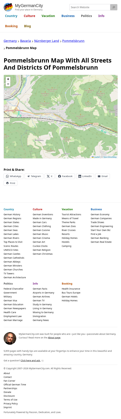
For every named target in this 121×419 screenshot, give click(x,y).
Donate (7, 392)
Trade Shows (97, 222)
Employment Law (13, 316)
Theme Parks (68, 222)
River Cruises (69, 230)
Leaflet (97, 157)
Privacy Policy (11, 403)
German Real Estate (101, 241)
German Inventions (43, 214)
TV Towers (9, 273)
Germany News (41, 320)
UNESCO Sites (11, 249)
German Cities (11, 226)
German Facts (40, 288)
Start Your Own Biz (100, 230)
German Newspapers (15, 308)
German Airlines (41, 296)
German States (11, 222)
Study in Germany (42, 304)
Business (96, 209)
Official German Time (15, 384)
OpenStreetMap (110, 157)
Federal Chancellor (13, 288)
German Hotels (70, 296)
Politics (8, 283)
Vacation (67, 209)
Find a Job (96, 234)
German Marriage (13, 320)
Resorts (66, 234)
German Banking (100, 237)
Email (105, 176)
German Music (40, 234)
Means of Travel (70, 218)
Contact (8, 376)
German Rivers (11, 237)
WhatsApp (15, 176)
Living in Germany (42, 308)
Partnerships (10, 388)
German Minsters (13, 265)
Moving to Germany (43, 312)
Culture (37, 209)
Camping (66, 245)
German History (12, 214)
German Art (39, 241)
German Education (13, 304)
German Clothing (42, 226)
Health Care (10, 312)
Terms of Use (10, 399)
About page (54, 337)
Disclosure (9, 395)
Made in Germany (42, 218)
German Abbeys (12, 261)
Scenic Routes (11, 245)
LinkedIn (87, 176)
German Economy (100, 214)
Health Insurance (71, 288)
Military (8, 296)
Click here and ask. (30, 360)
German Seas (11, 230)
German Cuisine (41, 230)
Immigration (39, 316)
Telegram (36, 176)
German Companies (101, 218)
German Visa (10, 300)
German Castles (12, 253)
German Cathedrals (14, 257)
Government (10, 292)
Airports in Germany (43, 292)
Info (35, 283)
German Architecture (15, 277)
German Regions (12, 218)
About (7, 373)
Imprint (8, 407)
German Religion (42, 249)
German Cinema (41, 237)
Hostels (65, 241)
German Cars (40, 222)
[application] (61, 117)
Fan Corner (9, 380)
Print (12, 183)
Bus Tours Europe (71, 292)
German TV (38, 300)
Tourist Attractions (71, 214)
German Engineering (102, 226)
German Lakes (11, 234)
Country (9, 209)
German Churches (13, 269)
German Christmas (43, 253)
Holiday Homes (70, 237)
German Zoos (69, 226)
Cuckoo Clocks (40, 245)
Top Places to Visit (13, 241)
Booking (67, 283)
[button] (8, 79)
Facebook (67, 176)
